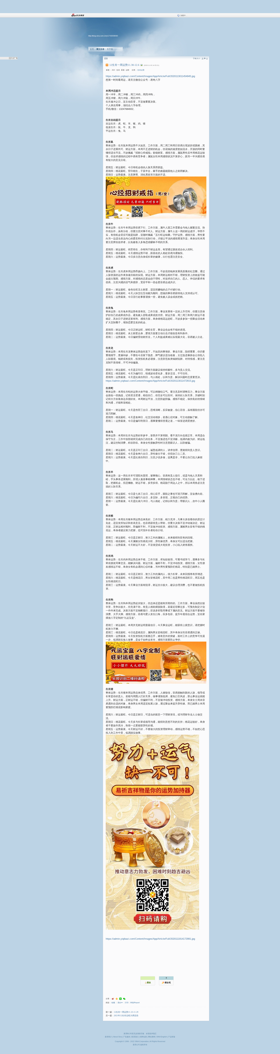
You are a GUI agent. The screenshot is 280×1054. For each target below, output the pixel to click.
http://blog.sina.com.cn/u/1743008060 (103, 36)
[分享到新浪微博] (113, 999)
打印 (126, 1003)
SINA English (161, 1037)
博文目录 (100, 49)
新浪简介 (108, 1037)
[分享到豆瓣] (120, 999)
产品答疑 (171, 1037)
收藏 (113, 1003)
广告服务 (126, 1037)
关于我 (110, 49)
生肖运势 (140, 70)
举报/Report (135, 1003)
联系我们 (135, 1037)
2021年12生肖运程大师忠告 (126, 1015)
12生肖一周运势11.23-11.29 (126, 1012)
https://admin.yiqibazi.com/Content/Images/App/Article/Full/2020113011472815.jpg (150, 380)
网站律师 (151, 1037)
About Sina (117, 1037)
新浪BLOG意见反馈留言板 (134, 1034)
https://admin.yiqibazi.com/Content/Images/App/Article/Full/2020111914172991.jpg (150, 938)
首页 (92, 49)
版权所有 (143, 1045)
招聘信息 (143, 1037)
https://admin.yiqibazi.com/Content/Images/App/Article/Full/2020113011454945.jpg (150, 76)
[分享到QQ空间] (117, 999)
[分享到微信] (124, 999)
